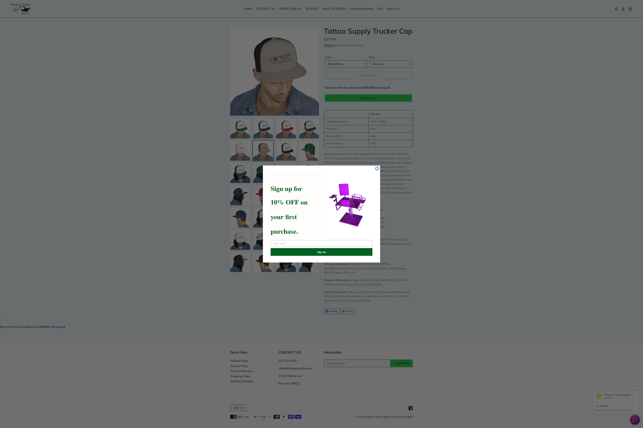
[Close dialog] (377, 168)
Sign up (321, 252)
